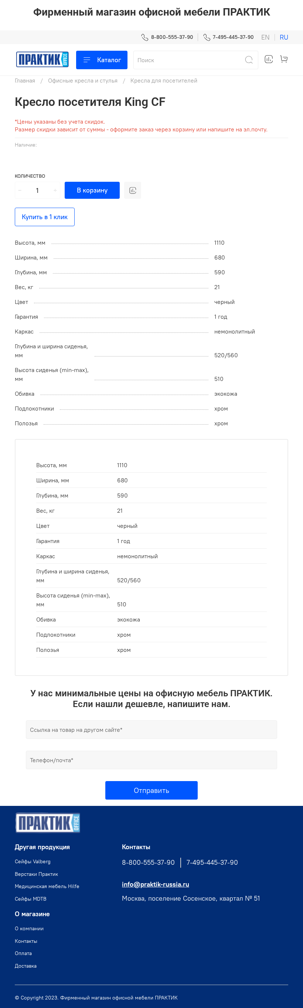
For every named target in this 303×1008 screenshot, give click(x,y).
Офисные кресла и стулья (83, 80)
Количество (30, 176)
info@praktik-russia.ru (155, 884)
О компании (29, 928)
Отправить (151, 790)
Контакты (26, 941)
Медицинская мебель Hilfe (47, 886)
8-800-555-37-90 (172, 37)
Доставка (26, 965)
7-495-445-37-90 (233, 37)
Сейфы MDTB (31, 898)
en (265, 37)
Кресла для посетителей (163, 80)
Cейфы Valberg (33, 861)
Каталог (109, 60)
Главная (25, 80)
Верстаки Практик (36, 874)
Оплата (23, 953)
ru (284, 37)
